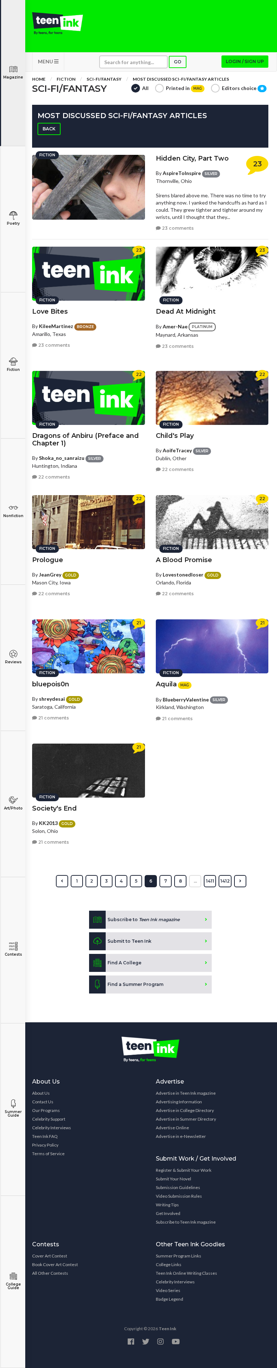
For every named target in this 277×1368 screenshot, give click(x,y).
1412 (225, 881)
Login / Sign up (245, 61)
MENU (46, 61)
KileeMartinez (56, 326)
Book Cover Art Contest (55, 1264)
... (195, 881)
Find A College (124, 962)
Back (49, 128)
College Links (168, 1264)
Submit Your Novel (173, 1178)
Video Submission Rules (179, 1196)
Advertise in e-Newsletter (181, 1136)
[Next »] (240, 881)
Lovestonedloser (183, 574)
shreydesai (52, 699)
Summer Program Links (178, 1256)
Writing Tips (167, 1204)
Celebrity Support (48, 1119)
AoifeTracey (177, 450)
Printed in (184, 88)
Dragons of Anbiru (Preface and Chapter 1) (85, 439)
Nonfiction (13, 515)
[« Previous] (62, 881)
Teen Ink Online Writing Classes (186, 1273)
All (145, 88)
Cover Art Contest (49, 1256)
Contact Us (42, 1101)
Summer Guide (13, 1113)
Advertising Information (179, 1101)
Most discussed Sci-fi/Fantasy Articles (181, 79)
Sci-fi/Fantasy (104, 79)
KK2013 (48, 823)
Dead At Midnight (186, 311)
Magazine (13, 77)
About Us (41, 1093)
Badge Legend (169, 1299)
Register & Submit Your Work (183, 1170)
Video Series (168, 1290)
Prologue (47, 560)
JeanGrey (50, 574)
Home (38, 79)
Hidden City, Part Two (192, 158)
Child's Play (175, 436)
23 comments (177, 228)
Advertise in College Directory (185, 1110)
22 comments (53, 477)
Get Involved (168, 1213)
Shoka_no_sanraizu (61, 458)
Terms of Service (48, 1153)
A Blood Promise (184, 560)
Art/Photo (13, 808)
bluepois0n (50, 684)
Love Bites (50, 311)
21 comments (53, 718)
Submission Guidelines (178, 1187)
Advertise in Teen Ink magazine (186, 1093)
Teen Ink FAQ (45, 1136)
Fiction (13, 369)
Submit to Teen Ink (129, 941)
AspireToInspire (182, 173)
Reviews (13, 662)
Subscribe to (143, 919)
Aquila (166, 684)
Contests (13, 954)
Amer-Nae (175, 326)
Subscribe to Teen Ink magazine (186, 1222)
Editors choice (240, 88)
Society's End (54, 808)
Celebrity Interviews (51, 1127)
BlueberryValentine (186, 699)
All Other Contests (50, 1273)
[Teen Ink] (57, 23)
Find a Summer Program (135, 984)
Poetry (13, 223)
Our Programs (46, 1110)
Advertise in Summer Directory (186, 1119)
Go (177, 61)
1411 (210, 881)
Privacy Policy (45, 1145)
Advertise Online (172, 1127)
